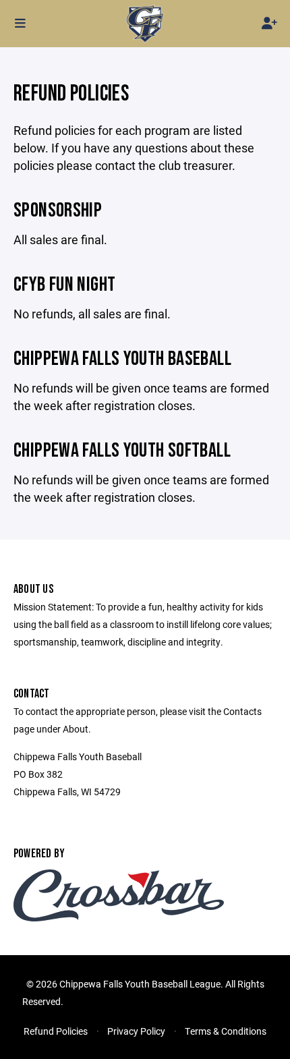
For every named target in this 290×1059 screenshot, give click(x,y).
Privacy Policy (136, 1031)
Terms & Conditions (225, 1031)
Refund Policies (56, 1031)
